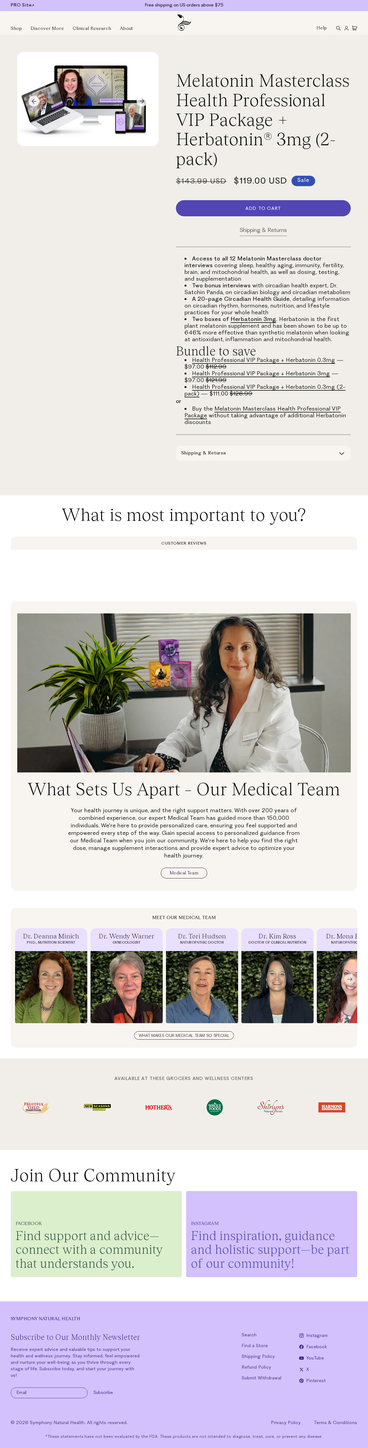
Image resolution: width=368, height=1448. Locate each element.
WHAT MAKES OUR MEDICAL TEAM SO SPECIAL (184, 1036)
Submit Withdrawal (261, 1378)
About (126, 29)
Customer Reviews (184, 543)
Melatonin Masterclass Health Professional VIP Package (263, 412)
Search (249, 1335)
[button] (338, 28)
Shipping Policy (258, 1357)
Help (322, 28)
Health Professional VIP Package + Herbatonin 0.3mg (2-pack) (265, 390)
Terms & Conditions (335, 1423)
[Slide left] (34, 101)
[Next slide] (349, 979)
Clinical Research (92, 29)
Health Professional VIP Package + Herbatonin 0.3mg (263, 360)
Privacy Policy (286, 1423)
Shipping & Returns (263, 230)
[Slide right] (142, 101)
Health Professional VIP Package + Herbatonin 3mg (261, 373)
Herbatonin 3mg (253, 319)
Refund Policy (256, 1367)
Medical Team (184, 873)
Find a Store (255, 1346)
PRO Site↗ (22, 5)
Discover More (47, 29)
